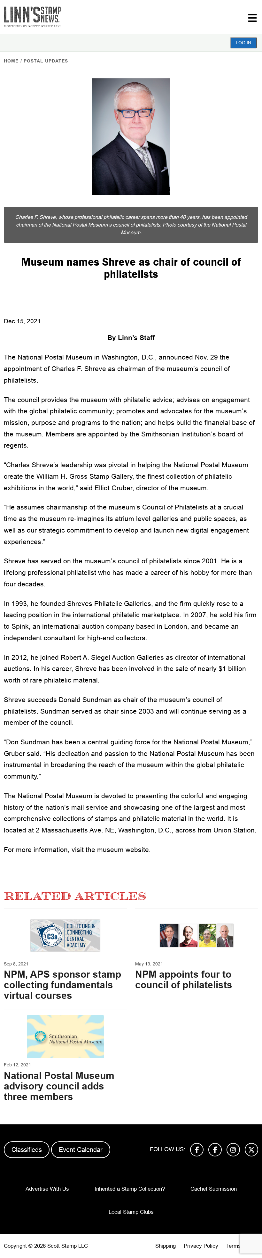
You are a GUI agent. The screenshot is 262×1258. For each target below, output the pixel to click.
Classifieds (27, 1149)
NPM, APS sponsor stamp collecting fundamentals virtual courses (62, 985)
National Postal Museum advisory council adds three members (59, 1086)
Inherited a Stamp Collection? (130, 1189)
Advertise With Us (47, 1189)
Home (11, 60)
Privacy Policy (201, 1246)
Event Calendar (81, 1149)
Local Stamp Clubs (131, 1212)
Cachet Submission (213, 1189)
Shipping (165, 1246)
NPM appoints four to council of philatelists (183, 979)
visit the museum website (110, 849)
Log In (243, 42)
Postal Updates (46, 60)
